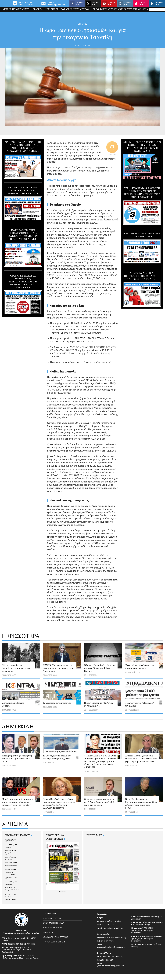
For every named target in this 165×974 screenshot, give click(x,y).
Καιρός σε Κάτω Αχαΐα (11, 877)
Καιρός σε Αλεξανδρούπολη (12, 890)
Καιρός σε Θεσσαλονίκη (11, 865)
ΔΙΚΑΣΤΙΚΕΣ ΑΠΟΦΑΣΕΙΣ (58, 9)
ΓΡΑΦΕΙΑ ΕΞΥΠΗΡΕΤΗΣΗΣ (54, 942)
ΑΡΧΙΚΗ (6, 9)
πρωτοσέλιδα (62, 891)
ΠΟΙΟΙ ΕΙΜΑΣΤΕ (20, 9)
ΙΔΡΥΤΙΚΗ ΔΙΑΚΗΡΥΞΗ (52, 928)
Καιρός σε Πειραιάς (10, 853)
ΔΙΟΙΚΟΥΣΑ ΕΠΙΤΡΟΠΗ (52, 918)
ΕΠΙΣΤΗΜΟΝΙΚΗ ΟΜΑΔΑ (53, 923)
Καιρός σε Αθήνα (9, 840)
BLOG (96, 9)
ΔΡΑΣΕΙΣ (37, 9)
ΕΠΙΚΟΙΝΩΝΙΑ (140, 9)
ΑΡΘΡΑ (82, 23)
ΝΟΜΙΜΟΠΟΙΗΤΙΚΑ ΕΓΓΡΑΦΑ (55, 937)
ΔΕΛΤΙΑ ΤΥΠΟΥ (81, 9)
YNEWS (122, 9)
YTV (129, 9)
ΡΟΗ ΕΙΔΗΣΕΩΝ (108, 9)
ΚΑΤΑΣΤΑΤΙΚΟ (48, 932)
